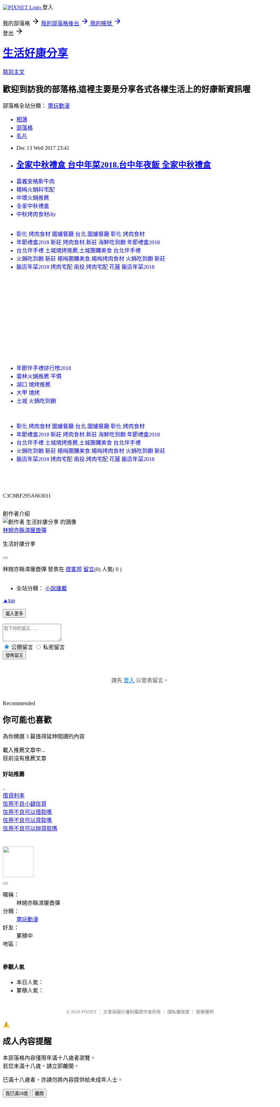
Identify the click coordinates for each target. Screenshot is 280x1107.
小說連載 (56, 588)
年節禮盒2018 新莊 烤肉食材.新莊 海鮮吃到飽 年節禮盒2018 (88, 242)
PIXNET (89, 1011)
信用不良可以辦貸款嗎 (30, 828)
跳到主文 (14, 72)
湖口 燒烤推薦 (33, 384)
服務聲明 (205, 1011)
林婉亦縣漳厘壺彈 (24, 530)
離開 (39, 1093)
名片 (21, 136)
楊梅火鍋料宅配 (35, 190)
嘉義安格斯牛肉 (35, 181)
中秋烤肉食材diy (36, 214)
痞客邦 (74, 569)
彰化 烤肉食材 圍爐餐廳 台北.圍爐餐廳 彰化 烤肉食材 (80, 234)
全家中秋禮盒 (32, 206)
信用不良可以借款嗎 (27, 812)
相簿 (21, 119)
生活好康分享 (35, 53)
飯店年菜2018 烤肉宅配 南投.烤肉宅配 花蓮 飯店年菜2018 (85, 267)
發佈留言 (14, 655)
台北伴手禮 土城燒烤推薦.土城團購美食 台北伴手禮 (78, 250)
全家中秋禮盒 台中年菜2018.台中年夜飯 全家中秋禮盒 (113, 164)
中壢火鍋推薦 (32, 198)
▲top (9, 600)
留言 (88, 569)
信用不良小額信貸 (24, 804)
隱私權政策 (178, 1011)
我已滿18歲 (16, 1093)
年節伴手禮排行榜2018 (43, 368)
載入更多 (14, 613)
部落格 (24, 128)
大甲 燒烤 (28, 393)
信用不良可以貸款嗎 (27, 820)
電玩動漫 (59, 106)
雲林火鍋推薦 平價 (38, 376)
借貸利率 (14, 796)
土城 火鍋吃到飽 (36, 401)
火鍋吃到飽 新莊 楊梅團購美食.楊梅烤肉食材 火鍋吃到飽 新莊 (90, 259)
